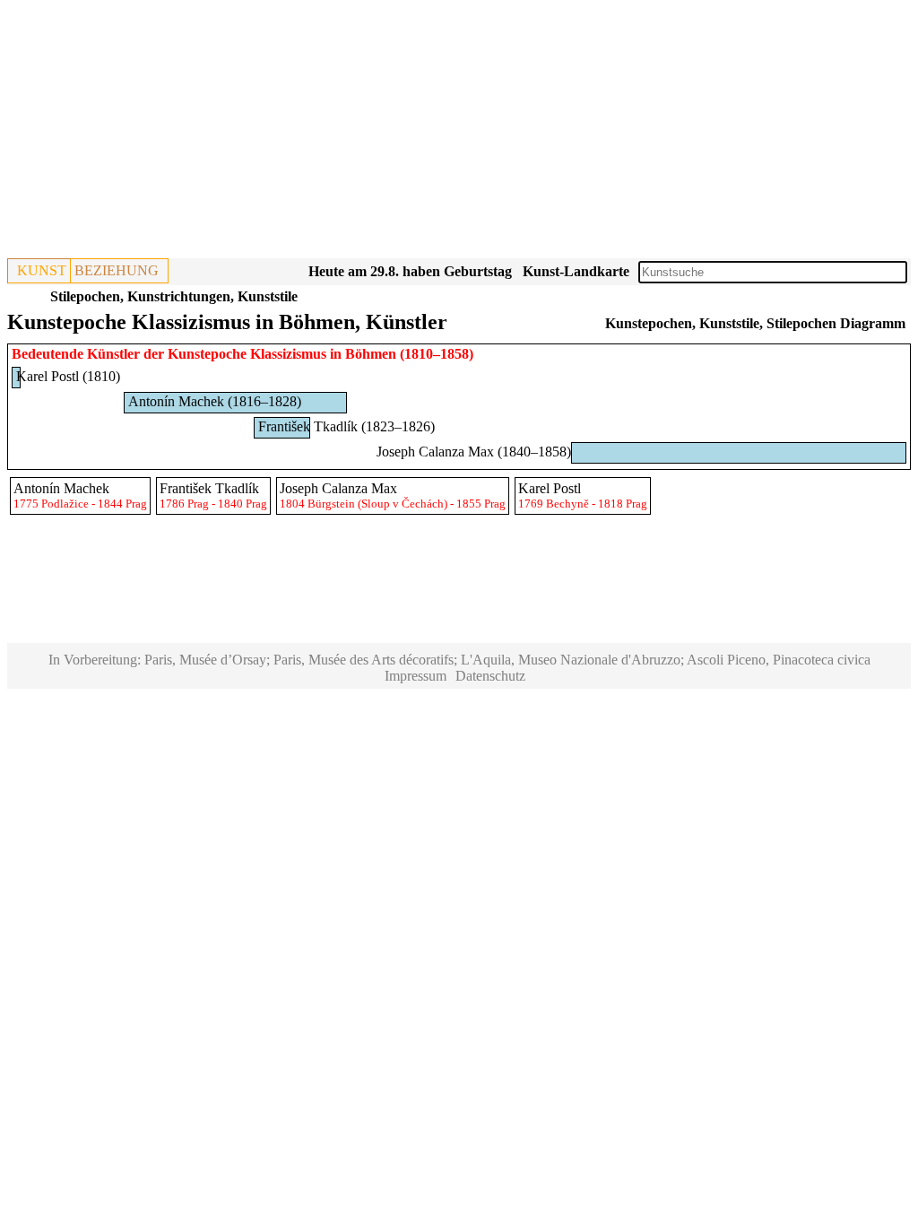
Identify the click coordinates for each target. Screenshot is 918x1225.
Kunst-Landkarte (576, 271)
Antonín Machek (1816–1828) (214, 401)
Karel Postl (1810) (68, 376)
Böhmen (370, 353)
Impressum (415, 675)
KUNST (41, 270)
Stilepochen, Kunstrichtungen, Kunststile (174, 296)
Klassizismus (288, 353)
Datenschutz (490, 675)
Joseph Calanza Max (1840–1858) (474, 451)
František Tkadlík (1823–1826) (346, 426)
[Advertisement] (459, 132)
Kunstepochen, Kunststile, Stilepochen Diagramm (755, 323)
